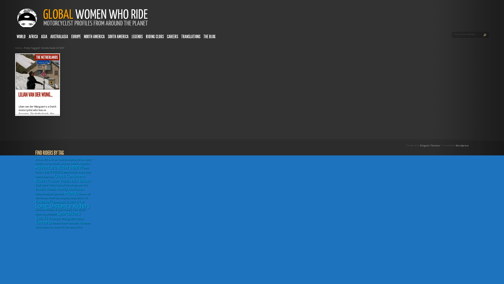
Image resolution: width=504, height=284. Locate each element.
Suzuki (41, 218)
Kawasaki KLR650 (64, 202)
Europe (76, 36)
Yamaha (43, 222)
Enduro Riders (45, 189)
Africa (33, 36)
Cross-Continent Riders (60, 178)
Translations (190, 36)
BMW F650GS (53, 172)
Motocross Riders (45, 209)
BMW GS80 (48, 177)
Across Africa (42, 159)
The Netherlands (47, 57)
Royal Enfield (50, 214)
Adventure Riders (53, 167)
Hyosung (60, 198)
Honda (72, 193)
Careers (172, 36)
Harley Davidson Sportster (49, 194)
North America (94, 36)
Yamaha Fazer (60, 223)
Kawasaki (43, 201)
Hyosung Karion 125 (77, 198)
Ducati (61, 185)
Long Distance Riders (62, 206)
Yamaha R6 (75, 223)
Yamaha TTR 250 (61, 227)
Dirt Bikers (81, 180)
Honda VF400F (48, 198)
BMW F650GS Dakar (74, 172)
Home (18, 48)
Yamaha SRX (47, 227)
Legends (137, 36)
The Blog (210, 36)
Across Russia (52, 163)
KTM (80, 202)
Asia (44, 36)
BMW (77, 167)
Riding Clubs (155, 36)
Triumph (54, 218)
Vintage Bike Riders (72, 218)
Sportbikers (68, 213)
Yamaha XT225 (75, 227)
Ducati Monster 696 (76, 185)
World (21, 36)
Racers (59, 209)
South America (118, 36)
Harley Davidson (70, 189)
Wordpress (462, 145)
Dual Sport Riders (45, 185)
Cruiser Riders (59, 181)
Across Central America (63, 159)
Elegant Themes (430, 145)
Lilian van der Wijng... (35, 94)
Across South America (75, 163)
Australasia (59, 36)
